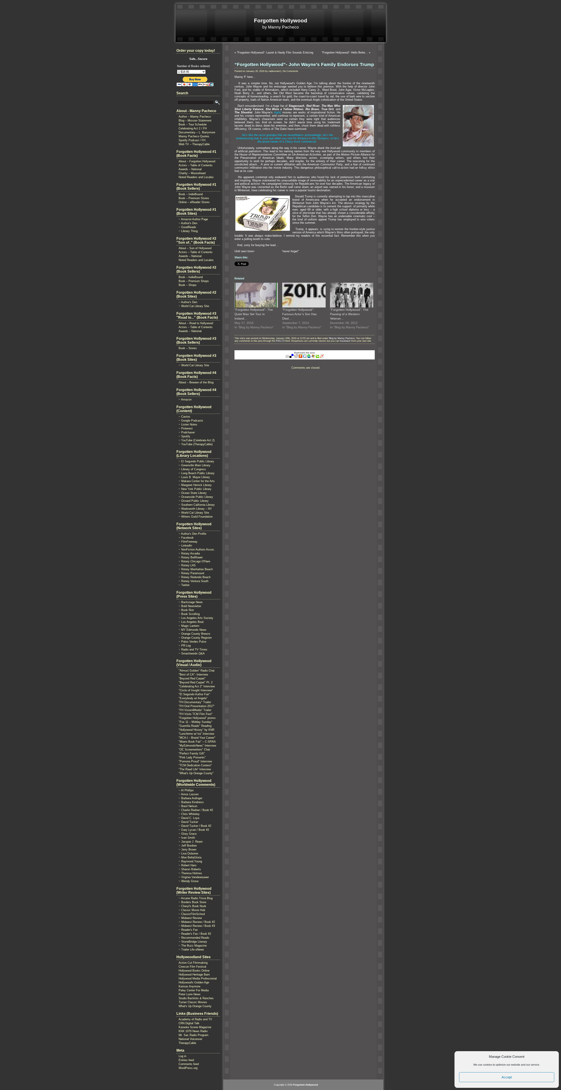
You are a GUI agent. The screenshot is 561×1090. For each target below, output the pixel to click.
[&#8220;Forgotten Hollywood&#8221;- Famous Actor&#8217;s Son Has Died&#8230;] (304, 295)
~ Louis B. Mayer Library (194, 477)
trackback (345, 341)
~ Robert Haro (187, 865)
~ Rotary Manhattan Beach (196, 569)
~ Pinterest (186, 428)
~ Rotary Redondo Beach (195, 577)
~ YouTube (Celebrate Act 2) (197, 440)
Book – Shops (188, 285)
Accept (507, 1077)
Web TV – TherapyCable (194, 144)
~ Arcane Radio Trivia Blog (196, 898)
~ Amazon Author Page (193, 219)
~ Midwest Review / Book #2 (197, 922)
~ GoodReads (187, 227)
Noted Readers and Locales (196, 177)
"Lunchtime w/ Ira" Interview (196, 733)
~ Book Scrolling (189, 614)
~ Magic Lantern (189, 625)
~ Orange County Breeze (194, 633)
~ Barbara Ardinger (190, 798)
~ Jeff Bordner (188, 845)
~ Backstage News (191, 602)
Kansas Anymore (189, 986)
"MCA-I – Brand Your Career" (197, 737)
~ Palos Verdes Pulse (192, 641)
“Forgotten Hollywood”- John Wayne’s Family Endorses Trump (304, 64)
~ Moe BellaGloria (190, 857)
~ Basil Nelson (188, 806)
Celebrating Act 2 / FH (193, 128)
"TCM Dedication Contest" (195, 765)
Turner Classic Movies (193, 1002)
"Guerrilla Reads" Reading (195, 725)
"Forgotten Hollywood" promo (197, 718)
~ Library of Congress (192, 469)
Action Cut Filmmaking (193, 962)
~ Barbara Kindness (191, 802)
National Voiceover (190, 1039)
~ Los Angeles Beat (191, 622)
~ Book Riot (186, 610)
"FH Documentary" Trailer (195, 702)
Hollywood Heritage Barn (194, 974)
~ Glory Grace (188, 833)
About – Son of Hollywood (195, 248)
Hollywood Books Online (194, 970)
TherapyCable (187, 1043)
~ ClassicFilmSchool (192, 914)
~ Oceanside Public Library (196, 497)
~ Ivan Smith (187, 837)
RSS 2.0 (280, 341)
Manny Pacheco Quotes (194, 136)
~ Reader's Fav (188, 929)
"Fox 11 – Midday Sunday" (195, 722)
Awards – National (190, 169)
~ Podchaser (187, 432)
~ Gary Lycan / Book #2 (194, 829)
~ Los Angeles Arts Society (196, 618)
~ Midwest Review (190, 918)
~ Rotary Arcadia (189, 553)
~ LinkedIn (185, 545)
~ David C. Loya (189, 818)
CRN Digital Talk (189, 1023)
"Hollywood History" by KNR (196, 729)
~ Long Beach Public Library (197, 473)
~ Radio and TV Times (193, 649)
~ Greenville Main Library (194, 465)
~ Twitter (184, 585)
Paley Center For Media (194, 990)
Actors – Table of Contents (196, 165)
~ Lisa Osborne (188, 853)
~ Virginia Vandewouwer (194, 877)
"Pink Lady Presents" (192, 757)
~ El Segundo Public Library (196, 461)
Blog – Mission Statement (195, 120)
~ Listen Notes (188, 424)
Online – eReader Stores (194, 202)
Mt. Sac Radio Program (193, 1035)
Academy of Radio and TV (195, 1019)
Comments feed (189, 1064)
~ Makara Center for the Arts (197, 481)
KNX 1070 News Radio (193, 1031)
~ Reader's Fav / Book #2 (195, 933)
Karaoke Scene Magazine (195, 1027)
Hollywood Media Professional (198, 978)
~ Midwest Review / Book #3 (197, 925)
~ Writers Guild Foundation (196, 516)
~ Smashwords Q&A (192, 653)
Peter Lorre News (190, 994)
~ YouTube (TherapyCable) (196, 444)
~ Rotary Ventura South (193, 581)
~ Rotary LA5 (187, 565)
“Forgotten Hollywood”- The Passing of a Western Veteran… (349, 314)
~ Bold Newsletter (190, 606)
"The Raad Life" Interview (195, 769)
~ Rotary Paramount (191, 573)
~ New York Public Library (195, 489)
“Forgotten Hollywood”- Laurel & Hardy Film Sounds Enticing (275, 52)
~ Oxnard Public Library (194, 500)
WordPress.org (188, 1068)
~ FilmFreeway (188, 541)
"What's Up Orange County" (196, 773)
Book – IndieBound (191, 194)
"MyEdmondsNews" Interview (197, 745)
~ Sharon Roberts (190, 869)
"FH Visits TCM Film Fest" (196, 714)
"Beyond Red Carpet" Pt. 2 (196, 682)
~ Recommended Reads (194, 937)
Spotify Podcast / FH (192, 140)
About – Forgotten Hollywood (197, 161)
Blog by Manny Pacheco (342, 338)
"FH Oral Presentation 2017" (197, 706)
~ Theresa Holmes (190, 873)
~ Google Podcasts (191, 420)
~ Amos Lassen (189, 794)
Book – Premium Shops (194, 281)
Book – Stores (188, 348)
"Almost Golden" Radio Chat (197, 670)
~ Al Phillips (186, 790)
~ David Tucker (188, 822)
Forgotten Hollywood (280, 20)
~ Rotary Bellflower (191, 557)
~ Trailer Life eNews (191, 949)
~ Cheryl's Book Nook (192, 906)
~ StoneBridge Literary (193, 941)
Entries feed (186, 1060)
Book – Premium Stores (194, 198)
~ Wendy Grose (189, 881)
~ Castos (184, 416)
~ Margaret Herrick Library (195, 485)
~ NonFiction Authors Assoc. (197, 549)
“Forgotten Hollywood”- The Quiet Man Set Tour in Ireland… (253, 314)
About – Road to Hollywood (196, 323)
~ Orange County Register (195, 637)
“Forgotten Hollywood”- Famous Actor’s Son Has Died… (299, 314)
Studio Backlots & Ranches (196, 998)
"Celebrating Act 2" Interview (197, 686)
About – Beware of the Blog (196, 382)
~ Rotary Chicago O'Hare (194, 561)
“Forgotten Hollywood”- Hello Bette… (345, 52)
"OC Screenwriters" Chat (194, 749)
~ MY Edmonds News (192, 629)
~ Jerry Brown (187, 849)
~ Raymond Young (190, 861)
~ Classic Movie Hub (192, 910)
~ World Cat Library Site (194, 306)
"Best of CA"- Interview (193, 674)
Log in (182, 1056)
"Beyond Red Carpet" (192, 678)
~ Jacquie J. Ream (191, 841)
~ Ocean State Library (193, 493)
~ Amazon (185, 399)
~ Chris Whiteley (189, 814)
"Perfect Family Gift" (192, 753)
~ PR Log (185, 645)
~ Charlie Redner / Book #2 (196, 810)
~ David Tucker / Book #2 (195, 825)
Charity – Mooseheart (192, 173)
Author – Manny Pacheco (195, 116)
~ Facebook (186, 537)
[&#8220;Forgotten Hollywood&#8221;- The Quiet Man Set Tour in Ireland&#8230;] (256, 295)
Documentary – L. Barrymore (197, 132)
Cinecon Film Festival (192, 966)
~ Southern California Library (197, 504)
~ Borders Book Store (192, 902)
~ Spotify (184, 436)
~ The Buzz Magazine (193, 945)
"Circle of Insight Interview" (196, 690)
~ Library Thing (188, 231)
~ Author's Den (188, 223)
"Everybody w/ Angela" (193, 698)
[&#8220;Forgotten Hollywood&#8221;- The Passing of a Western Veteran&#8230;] (351, 295)
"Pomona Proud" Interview (195, 761)
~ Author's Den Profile (192, 533)
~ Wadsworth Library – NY (195, 508)
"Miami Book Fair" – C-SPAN (197, 741)
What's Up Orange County (195, 1006)
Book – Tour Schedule (193, 124)
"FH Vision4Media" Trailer (195, 710)
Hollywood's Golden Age (194, 982)
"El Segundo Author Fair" (194, 694)
